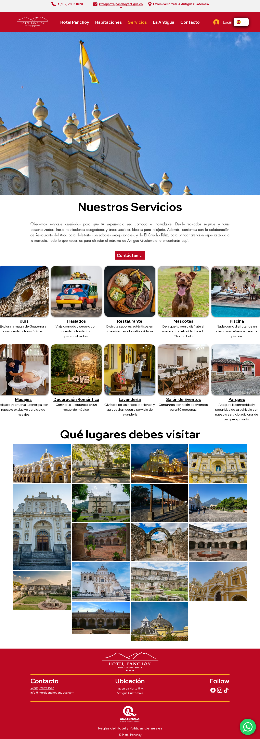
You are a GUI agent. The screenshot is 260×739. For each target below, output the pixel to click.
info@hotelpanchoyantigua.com (52, 692)
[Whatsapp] (248, 727)
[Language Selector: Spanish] (241, 22)
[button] (237, 321)
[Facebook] (213, 690)
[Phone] (53, 4)
